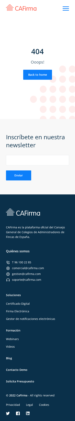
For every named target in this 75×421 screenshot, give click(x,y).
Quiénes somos (18, 251)
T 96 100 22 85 (21, 262)
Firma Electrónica (17, 311)
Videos (10, 346)
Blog (9, 358)
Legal (29, 405)
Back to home (37, 75)
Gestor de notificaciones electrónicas (30, 319)
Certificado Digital (18, 304)
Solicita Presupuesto (20, 381)
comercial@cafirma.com (28, 268)
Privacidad (13, 405)
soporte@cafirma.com (26, 280)
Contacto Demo (16, 370)
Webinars (12, 339)
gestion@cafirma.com (26, 274)
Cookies (44, 405)
